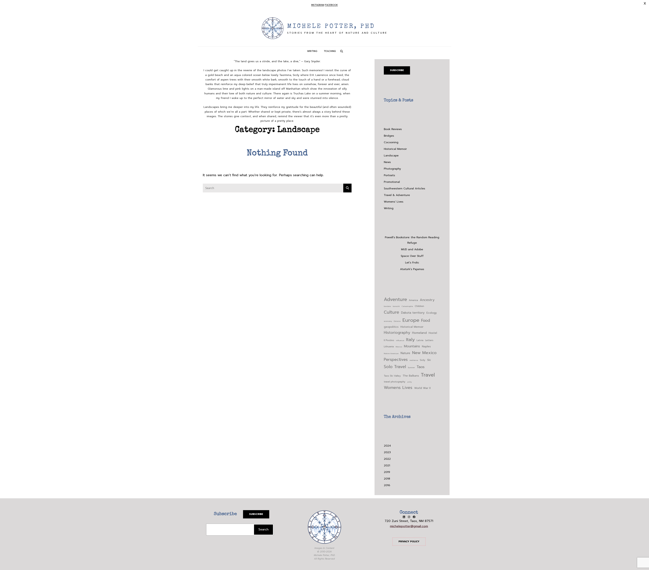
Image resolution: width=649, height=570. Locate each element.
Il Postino (389, 340)
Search (263, 529)
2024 (387, 446)
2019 (387, 472)
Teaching (330, 51)
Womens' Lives (393, 202)
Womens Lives (398, 388)
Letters (429, 340)
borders (387, 306)
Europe (410, 320)
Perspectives (396, 360)
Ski (429, 360)
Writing (312, 51)
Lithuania (389, 346)
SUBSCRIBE (256, 514)
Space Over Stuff (412, 256)
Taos (421, 367)
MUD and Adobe (412, 249)
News (387, 162)
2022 (387, 459)
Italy (410, 339)
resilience (414, 360)
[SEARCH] (341, 51)
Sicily (422, 360)
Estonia (397, 321)
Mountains (412, 346)
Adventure (395, 299)
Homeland (419, 333)
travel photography (394, 381)
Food (425, 320)
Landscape (391, 156)
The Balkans (411, 376)
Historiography (397, 332)
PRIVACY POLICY (409, 541)
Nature (405, 353)
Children (419, 306)
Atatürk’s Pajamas (412, 269)
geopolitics (391, 327)
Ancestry (427, 299)
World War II (422, 388)
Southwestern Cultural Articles (404, 189)
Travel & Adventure (397, 195)
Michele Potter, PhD (331, 27)
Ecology (431, 313)
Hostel (433, 333)
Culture (391, 312)
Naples (426, 346)
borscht (396, 306)
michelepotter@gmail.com (409, 526)
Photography (392, 169)
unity (409, 381)
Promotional (392, 182)
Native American (391, 353)
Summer (411, 367)
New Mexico (424, 353)
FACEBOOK (331, 5)
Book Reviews (393, 129)
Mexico (399, 346)
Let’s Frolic (412, 263)
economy (388, 321)
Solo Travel (395, 367)
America (413, 300)
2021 (387, 465)
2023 (387, 452)
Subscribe (397, 70)
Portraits (389, 175)
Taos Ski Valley (392, 376)
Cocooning (391, 142)
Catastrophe (407, 306)
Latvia (420, 340)
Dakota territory (413, 312)
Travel (428, 375)
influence (400, 340)
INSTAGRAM (317, 5)
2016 (387, 485)
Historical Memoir (395, 149)
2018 (387, 479)
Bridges (389, 136)
